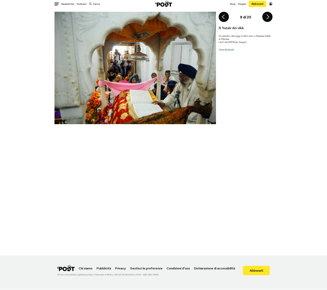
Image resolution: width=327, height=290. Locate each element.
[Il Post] (163, 4)
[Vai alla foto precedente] (224, 17)
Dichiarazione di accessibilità (214, 268)
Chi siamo (85, 268)
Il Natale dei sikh (231, 27)
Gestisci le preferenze (146, 268)
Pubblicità (104, 268)
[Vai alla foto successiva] (267, 17)
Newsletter (67, 3)
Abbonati (257, 4)
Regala (242, 3)
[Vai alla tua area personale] (270, 4)
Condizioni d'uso (178, 268)
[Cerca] (90, 4)
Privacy (120, 268)
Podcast (82, 3)
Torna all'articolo (226, 49)
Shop (233, 3)
